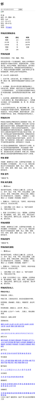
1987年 (3, 326)
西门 (12, 362)
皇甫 (19, 360)
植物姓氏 (30, 342)
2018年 (6, 324)
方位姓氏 (22, 344)
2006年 (26, 324)
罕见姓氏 (9, 27)
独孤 (19, 362)
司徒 (5, 362)
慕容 (2, 362)
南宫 (16, 362)
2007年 (21, 324)
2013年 (16, 324)
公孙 (23, 360)
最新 (2, 324)
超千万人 (31, 340)
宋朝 (19, 326)
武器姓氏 (28, 344)
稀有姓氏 (18, 340)
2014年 (11, 324)
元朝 (15, 326)
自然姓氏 (9, 344)
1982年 (8, 326)
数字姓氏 (17, 342)
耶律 (23, 362)
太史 (26, 362)
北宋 (22, 326)
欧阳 (9, 360)
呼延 (9, 362)
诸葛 (16, 360)
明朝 (12, 326)
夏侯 (12, 360)
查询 (20, 9)
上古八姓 (4, 342)
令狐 (29, 360)
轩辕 (26, 360)
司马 (2, 360)
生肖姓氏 (23, 342)
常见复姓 (10, 342)
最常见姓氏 (4, 340)
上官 (5, 360)
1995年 (31, 324)
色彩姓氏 (15, 344)
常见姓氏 (12, 340)
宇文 (33, 360)
